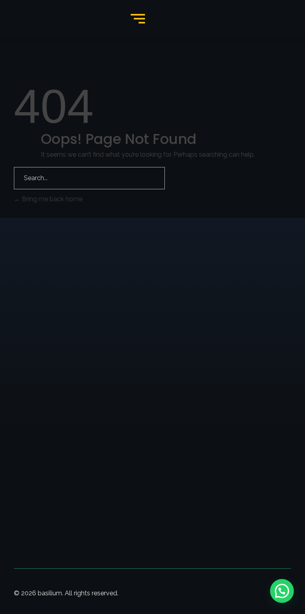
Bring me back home (51, 199)
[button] (282, 591)
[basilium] (59, 280)
